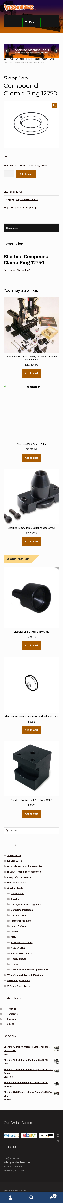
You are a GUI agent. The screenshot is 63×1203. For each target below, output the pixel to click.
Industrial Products (21, 920)
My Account (10, 1197)
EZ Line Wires (14, 861)
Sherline (11, 1019)
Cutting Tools (18, 915)
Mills (13, 937)
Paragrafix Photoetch (19, 877)
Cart (48, 1195)
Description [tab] (12, 227)
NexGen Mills (18, 948)
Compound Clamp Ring (23, 207)
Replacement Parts (27, 199)
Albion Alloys (14, 855)
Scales (14, 964)
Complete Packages (22, 910)
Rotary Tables (18, 958)
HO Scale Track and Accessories (24, 866)
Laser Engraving (19, 926)
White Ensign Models (18, 980)
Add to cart (26, 174)
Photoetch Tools (16, 882)
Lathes (14, 931)
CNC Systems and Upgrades (26, 904)
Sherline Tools (15, 888)
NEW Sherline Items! (21, 942)
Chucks (15, 899)
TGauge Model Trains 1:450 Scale (25, 975)
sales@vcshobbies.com (17, 1162)
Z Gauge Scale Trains (18, 986)
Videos (10, 1024)
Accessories (17, 893)
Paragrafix (12, 1014)
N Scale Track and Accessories (24, 871)
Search (31, 1197)
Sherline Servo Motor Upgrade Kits (29, 969)
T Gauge (11, 1009)
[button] (54, 105)
